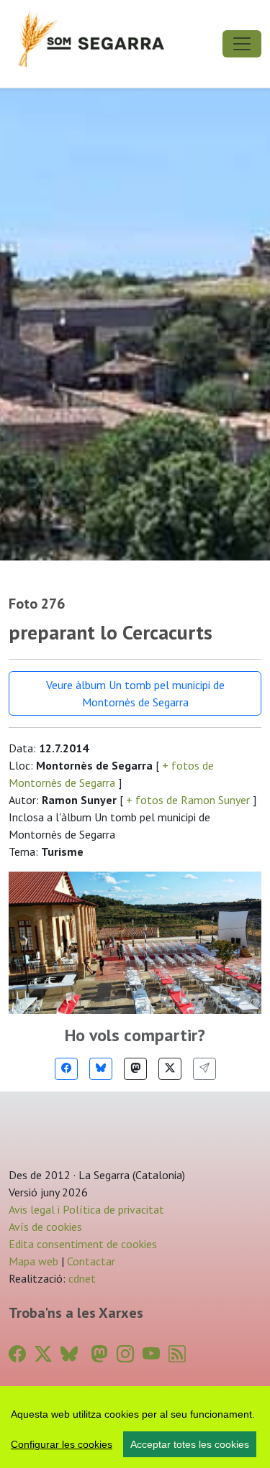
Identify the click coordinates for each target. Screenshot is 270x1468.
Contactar (91, 1261)
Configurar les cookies (61, 1444)
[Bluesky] (100, 1069)
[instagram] (125, 1354)
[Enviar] (204, 1069)
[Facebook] (66, 1069)
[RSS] (177, 1354)
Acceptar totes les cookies (189, 1444)
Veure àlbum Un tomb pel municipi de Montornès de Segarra (135, 693)
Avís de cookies (45, 1226)
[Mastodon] (135, 1069)
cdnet (81, 1278)
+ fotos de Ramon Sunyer (188, 800)
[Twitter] (169, 1069)
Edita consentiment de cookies (83, 1244)
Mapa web (33, 1261)
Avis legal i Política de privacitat (86, 1209)
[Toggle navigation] (241, 43)
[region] (135, 1427)
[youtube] (151, 1354)
